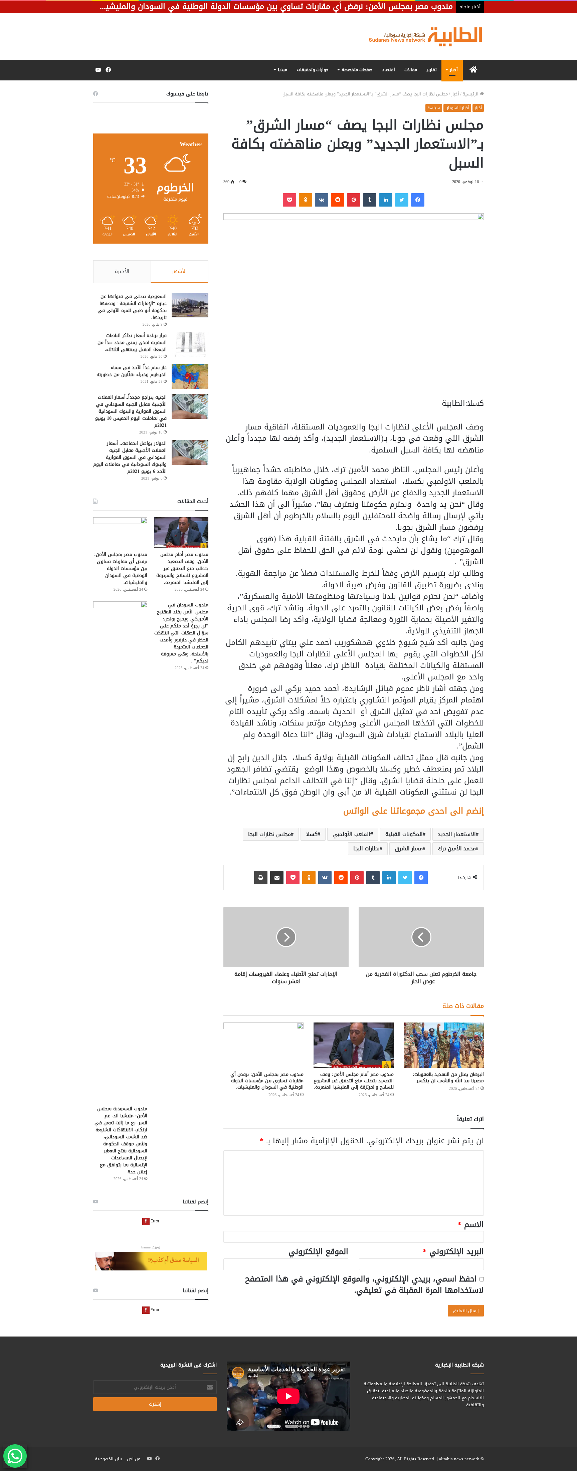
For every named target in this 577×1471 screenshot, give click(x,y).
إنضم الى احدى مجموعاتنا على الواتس (413, 811)
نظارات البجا (366, 848)
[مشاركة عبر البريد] (276, 877)
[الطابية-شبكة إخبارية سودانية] (422, 36)
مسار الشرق (409, 848)
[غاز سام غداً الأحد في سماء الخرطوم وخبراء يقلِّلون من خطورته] (190, 376)
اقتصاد (388, 69)
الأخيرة (122, 271)
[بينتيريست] (353, 200)
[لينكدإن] (385, 200)
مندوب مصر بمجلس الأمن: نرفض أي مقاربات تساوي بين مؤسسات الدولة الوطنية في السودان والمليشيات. (267, 1081)
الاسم (470, 1224)
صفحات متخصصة (357, 69)
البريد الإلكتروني (453, 1251)
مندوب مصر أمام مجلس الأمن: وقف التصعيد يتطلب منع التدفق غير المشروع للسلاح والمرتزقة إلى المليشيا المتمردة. (354, 1081)
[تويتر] (401, 200)
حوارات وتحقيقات (313, 69)
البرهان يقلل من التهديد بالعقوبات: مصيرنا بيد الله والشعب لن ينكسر (448, 1077)
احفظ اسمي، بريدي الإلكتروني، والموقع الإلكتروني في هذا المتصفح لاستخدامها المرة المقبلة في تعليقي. (364, 1285)
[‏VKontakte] (321, 200)
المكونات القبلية (404, 834)
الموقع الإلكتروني (318, 1251)
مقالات (410, 69)
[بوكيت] (289, 200)
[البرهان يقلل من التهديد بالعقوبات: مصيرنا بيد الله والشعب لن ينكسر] (444, 1045)
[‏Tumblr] (369, 200)
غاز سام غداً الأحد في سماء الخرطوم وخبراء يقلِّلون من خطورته (132, 371)
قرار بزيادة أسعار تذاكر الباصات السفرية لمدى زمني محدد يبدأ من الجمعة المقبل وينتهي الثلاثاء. (132, 342)
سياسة (433, 107)
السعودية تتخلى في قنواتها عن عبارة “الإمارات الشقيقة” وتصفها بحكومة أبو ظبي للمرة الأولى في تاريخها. (132, 307)
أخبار (454, 69)
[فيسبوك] (417, 200)
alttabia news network (459, 1459)
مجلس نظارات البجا (269, 834)
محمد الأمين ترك (457, 848)
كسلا (312, 834)
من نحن (133, 1459)
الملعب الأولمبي (351, 834)
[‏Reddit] (337, 200)
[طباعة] (260, 877)
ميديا (282, 69)
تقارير (431, 69)
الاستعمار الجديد (457, 834)
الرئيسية (471, 94)
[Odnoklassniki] (305, 200)
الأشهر (179, 271)
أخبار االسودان (457, 107)
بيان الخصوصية (108, 1459)
